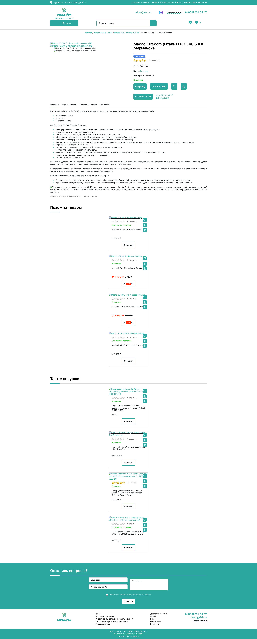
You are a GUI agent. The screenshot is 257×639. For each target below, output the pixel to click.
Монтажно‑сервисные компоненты (112, 621)
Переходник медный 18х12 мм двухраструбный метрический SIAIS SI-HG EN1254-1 (128, 408)
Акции (154, 2)
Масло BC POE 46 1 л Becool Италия (128, 345)
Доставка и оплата (140, 2)
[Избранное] (145, 220)
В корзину (140, 86)
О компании (189, 2)
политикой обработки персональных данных (136, 594)
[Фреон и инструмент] (64, 12)
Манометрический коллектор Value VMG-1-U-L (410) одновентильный (128, 533)
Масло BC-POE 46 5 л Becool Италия (128, 307)
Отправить (128, 601)
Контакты (202, 2)
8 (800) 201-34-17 (196, 12)
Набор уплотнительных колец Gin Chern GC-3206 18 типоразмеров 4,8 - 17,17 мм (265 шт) (127, 493)
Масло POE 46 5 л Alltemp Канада (127, 229)
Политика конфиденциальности (128, 634)
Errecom (144, 71)
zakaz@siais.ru (143, 12)
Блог (179, 2)
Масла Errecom (90, 196)
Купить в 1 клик (159, 86)
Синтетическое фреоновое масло (65, 196)
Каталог (67, 23)
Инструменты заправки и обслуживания (114, 619)
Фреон (98, 614)
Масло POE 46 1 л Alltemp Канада (127, 268)
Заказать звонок (174, 12)
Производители (167, 2)
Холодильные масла (105, 616)
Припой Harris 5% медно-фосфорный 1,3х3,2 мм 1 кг (128, 448)
